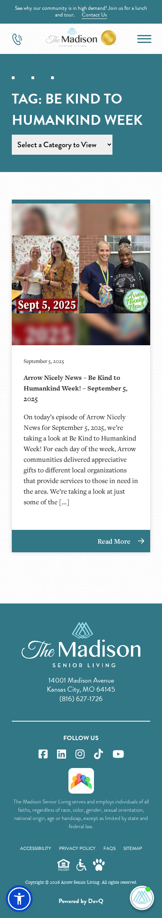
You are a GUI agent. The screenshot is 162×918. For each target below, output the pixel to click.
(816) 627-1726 (81, 698)
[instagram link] (80, 754)
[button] (19, 898)
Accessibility (35, 848)
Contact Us (94, 15)
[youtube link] (118, 754)
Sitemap (132, 848)
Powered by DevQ (81, 901)
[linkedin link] (61, 754)
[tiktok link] (98, 754)
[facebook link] (43, 754)
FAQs (109, 848)
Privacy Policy (77, 848)
